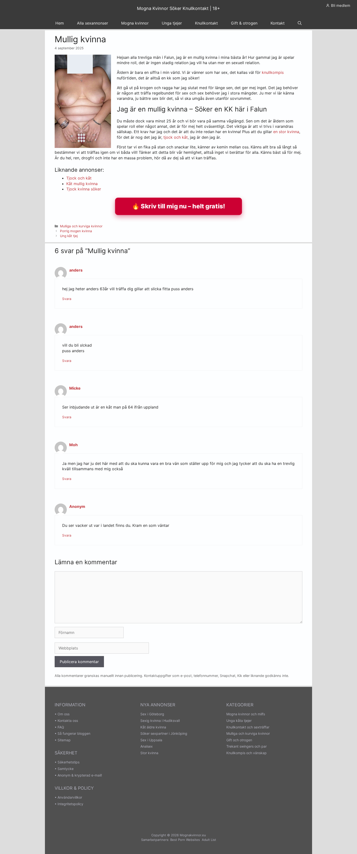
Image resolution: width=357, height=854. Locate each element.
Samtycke (66, 769)
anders (76, 270)
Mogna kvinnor (135, 23)
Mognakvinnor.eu (193, 835)
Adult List (209, 840)
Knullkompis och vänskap (246, 753)
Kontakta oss (68, 720)
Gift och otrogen (239, 740)
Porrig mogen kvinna (76, 231)
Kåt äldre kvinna (153, 727)
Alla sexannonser (92, 23)
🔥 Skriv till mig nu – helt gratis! (179, 206)
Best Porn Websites (185, 840)
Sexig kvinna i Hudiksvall (160, 720)
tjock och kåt (175, 137)
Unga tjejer (172, 23)
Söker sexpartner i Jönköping (163, 733)
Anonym (77, 506)
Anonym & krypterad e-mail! (80, 775)
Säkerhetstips (68, 762)
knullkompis (273, 72)
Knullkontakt (206, 23)
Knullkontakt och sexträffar (247, 727)
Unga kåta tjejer (239, 720)
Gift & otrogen (244, 23)
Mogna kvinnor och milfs (245, 714)
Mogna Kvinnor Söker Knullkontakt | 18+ (178, 8)
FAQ (61, 727)
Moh (73, 444)
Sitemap (64, 740)
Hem (59, 23)
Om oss (63, 714)
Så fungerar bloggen (74, 733)
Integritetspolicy (70, 804)
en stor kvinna (286, 131)
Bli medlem (340, 5)
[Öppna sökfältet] (299, 23)
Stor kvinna (149, 753)
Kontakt (278, 23)
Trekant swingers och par (246, 746)
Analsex (146, 746)
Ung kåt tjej (69, 236)
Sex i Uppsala (151, 740)
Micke (75, 388)
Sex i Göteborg (152, 714)
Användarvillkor (70, 797)
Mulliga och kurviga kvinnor (81, 226)
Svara (66, 299)
